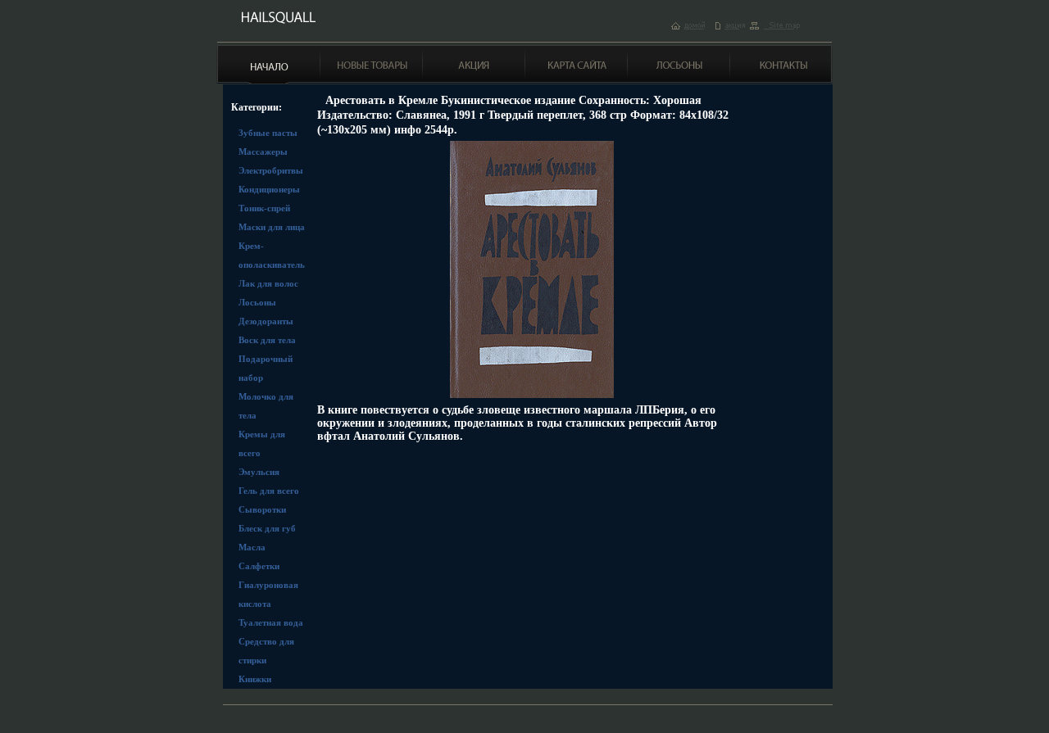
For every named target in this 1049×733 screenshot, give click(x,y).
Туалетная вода (270, 622)
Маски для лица (271, 227)
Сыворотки (262, 509)
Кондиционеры (269, 189)
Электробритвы (270, 170)
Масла (252, 547)
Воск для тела (267, 340)
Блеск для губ (267, 528)
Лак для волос (268, 283)
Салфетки (258, 566)
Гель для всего (268, 490)
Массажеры (263, 151)
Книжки (254, 679)
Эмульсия (258, 472)
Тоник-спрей (264, 208)
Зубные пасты (267, 133)
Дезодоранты (265, 321)
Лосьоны (257, 302)
